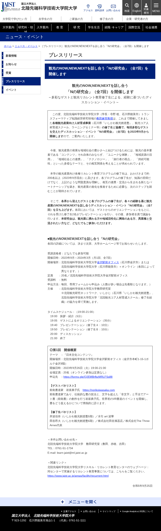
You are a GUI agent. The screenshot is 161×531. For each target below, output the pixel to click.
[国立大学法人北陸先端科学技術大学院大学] (40, 7)
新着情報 (11, 55)
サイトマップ (108, 511)
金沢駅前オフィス (108, 262)
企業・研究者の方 (137, 18)
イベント (11, 89)
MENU (156, 11)
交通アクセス (69, 511)
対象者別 (146, 11)
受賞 (8, 72)
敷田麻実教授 (104, 118)
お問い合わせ (113, 10)
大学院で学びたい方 (15, 18)
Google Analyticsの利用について (137, 511)
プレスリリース (15, 81)
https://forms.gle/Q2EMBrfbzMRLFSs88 (88, 376)
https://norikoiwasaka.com (99, 390)
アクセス (88, 10)
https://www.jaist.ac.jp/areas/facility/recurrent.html (78, 475)
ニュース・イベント (26, 46)
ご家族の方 (76, 18)
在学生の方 (45, 18)
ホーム (8, 46)
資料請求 (99, 10)
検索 (127, 10)
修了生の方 (106, 18)
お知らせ (11, 64)
